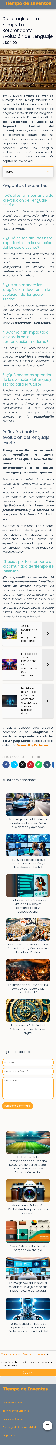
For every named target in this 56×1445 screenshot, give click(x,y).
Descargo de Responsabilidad (19, 1427)
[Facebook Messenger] (14, 764)
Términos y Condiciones (16, 1410)
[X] (22, 764)
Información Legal (12, 1402)
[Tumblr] (47, 764)
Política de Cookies (13, 1419)
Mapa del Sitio (10, 1435)
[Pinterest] (30, 764)
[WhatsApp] (38, 764)
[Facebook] (6, 764)
